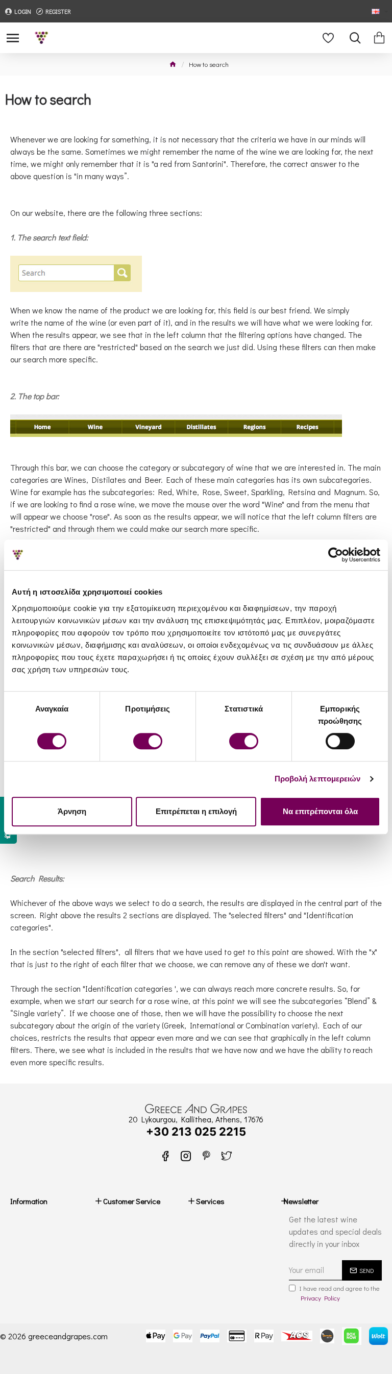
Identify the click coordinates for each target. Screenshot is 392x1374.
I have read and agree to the (339, 1293)
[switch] (147, 741)
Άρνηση (72, 811)
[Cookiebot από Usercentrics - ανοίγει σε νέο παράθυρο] (335, 554)
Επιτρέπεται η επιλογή (196, 811)
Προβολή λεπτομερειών (318, 778)
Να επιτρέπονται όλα (320, 811)
